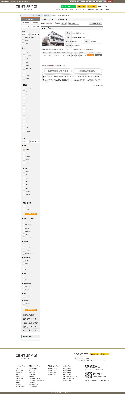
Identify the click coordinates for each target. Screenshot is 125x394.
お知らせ (18, 374)
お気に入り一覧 (29, 330)
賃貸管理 (64, 9)
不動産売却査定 (67, 370)
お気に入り (90, 55)
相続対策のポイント (68, 378)
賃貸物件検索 (28, 315)
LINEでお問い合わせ (69, 6)
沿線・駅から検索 (30, 323)
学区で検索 (32, 372)
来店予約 (18, 380)
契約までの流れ (33, 384)
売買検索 (71, 9)
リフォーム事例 (52, 372)
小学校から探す (26, 26)
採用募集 (18, 382)
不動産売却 (78, 9)
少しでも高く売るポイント (70, 376)
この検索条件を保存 (95, 23)
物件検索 (73, 1)
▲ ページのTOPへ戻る (98, 85)
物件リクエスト (29, 327)
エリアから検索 (29, 319)
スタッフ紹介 (99, 9)
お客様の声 (91, 9)
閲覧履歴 (31, 376)
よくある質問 (33, 386)
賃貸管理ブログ (52, 374)
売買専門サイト (67, 368)
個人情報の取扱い (20, 386)
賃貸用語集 (32, 382)
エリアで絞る (26, 22)
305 (44, 55)
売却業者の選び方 (68, 374)
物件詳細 (98, 55)
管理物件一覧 (51, 370)
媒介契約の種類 (67, 380)
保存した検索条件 (101, 1)
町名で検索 (32, 370)
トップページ (19, 368)
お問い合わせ (19, 378)
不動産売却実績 (67, 372)
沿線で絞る (35, 22)
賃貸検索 (58, 9)
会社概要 (107, 9)
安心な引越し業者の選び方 (36, 380)
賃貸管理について (52, 368)
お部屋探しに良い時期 (35, 378)
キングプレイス (48, 28)
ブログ (84, 9)
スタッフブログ (20, 376)
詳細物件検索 (33, 368)
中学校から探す (35, 26)
